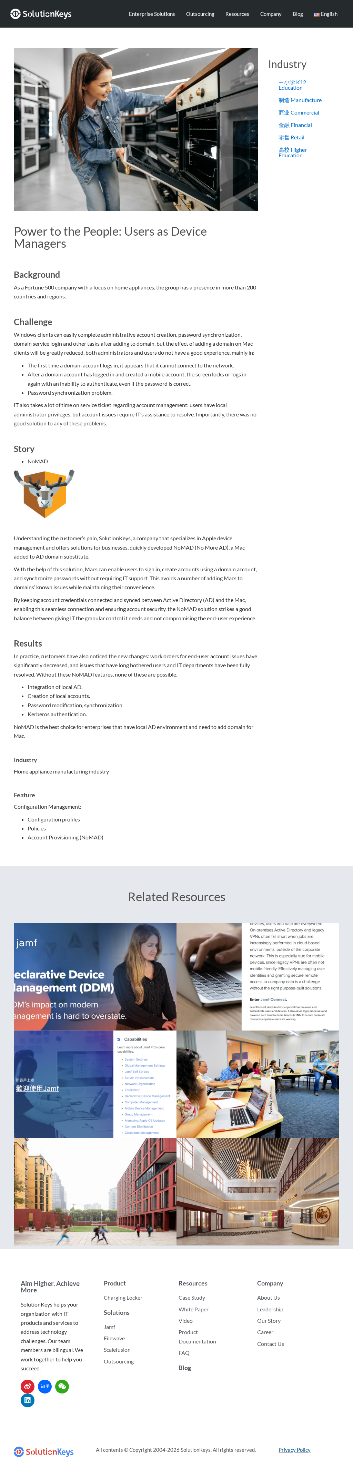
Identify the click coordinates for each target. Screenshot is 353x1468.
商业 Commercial (299, 112)
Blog (298, 14)
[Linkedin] (27, 1400)
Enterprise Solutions (152, 14)
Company (271, 14)
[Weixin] (62, 1386)
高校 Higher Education (293, 152)
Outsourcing (200, 14)
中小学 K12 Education (292, 85)
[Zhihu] (45, 1386)
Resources (237, 14)
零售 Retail (291, 137)
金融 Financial (295, 124)
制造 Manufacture (300, 100)
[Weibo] (27, 1386)
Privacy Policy (295, 1450)
